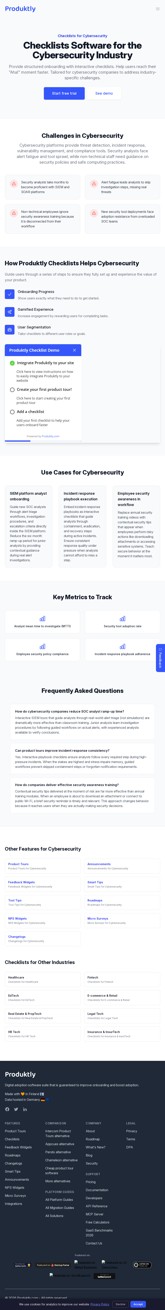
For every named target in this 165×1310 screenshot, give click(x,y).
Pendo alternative (58, 1152)
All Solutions (54, 1216)
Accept (138, 1304)
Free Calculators (97, 1222)
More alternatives (57, 1181)
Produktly (20, 9)
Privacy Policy (100, 1304)
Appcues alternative (59, 1144)
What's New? (95, 1147)
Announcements (17, 1179)
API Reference (96, 1206)
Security (92, 1163)
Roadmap (93, 1139)
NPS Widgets (14, 1188)
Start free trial (64, 93)
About (90, 1131)
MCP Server (94, 1214)
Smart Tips (13, 1171)
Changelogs (13, 1163)
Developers (94, 1198)
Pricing (91, 1182)
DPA (129, 1147)
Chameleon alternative (61, 1160)
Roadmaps (13, 1155)
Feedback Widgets (18, 1147)
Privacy (131, 1131)
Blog (89, 1155)
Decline (120, 1304)
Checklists (12, 1139)
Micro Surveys (15, 1196)
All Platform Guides (59, 1200)
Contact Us (94, 1243)
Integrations (13, 1204)
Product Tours (15, 1131)
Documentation (97, 1190)
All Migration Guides (59, 1208)
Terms (130, 1139)
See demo (104, 93)
